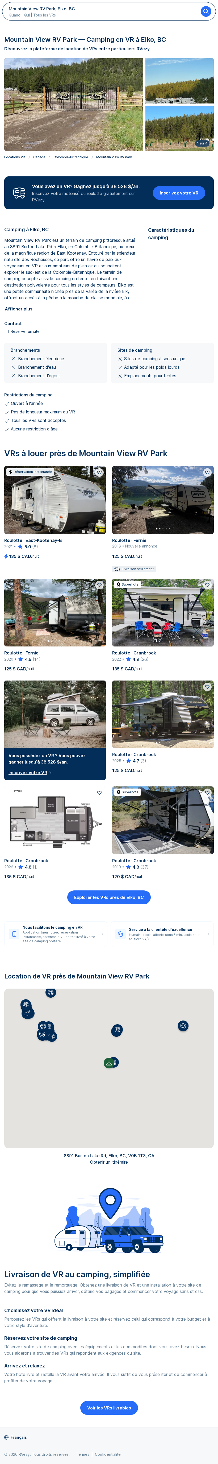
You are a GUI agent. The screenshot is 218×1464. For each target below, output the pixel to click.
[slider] (24, 547)
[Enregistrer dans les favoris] (99, 472)
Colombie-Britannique (70, 157)
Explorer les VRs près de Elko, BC (109, 897)
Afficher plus (18, 309)
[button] (117, 1029)
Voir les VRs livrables (109, 1408)
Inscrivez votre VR (179, 193)
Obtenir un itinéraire (109, 1162)
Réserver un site (25, 331)
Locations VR (14, 157)
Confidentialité (108, 1454)
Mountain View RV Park (114, 157)
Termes (82, 1454)
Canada (39, 157)
